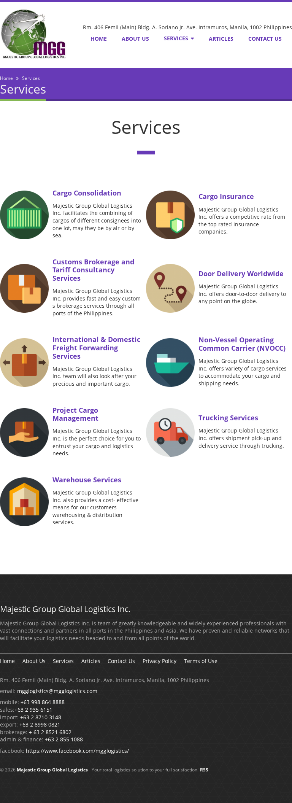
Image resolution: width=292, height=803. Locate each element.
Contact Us (265, 38)
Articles (221, 38)
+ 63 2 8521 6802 (50, 732)
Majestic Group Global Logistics (52, 769)
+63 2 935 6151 (33, 709)
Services (176, 38)
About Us (135, 38)
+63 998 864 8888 (43, 702)
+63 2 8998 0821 (39, 724)
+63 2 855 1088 (64, 739)
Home (98, 38)
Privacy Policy (159, 661)
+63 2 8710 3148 (40, 717)
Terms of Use (200, 661)
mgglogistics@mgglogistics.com (57, 691)
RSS (204, 769)
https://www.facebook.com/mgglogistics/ (77, 750)
